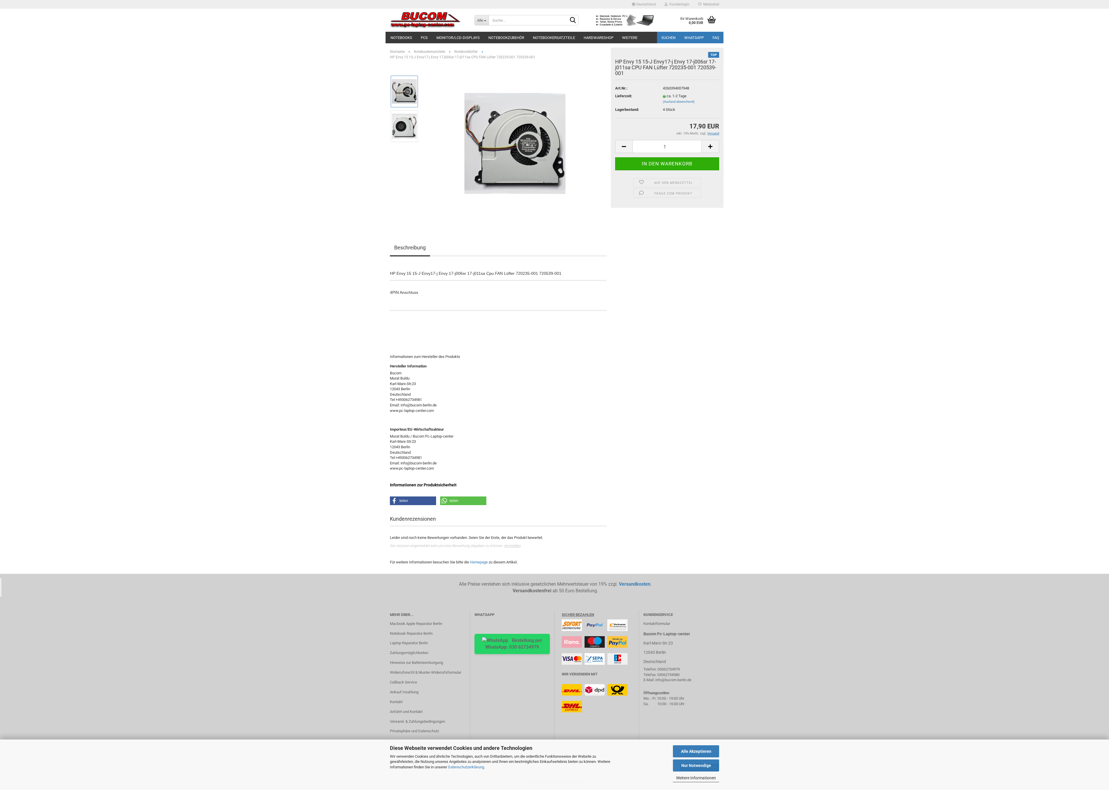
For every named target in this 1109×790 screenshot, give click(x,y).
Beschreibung (410, 247)
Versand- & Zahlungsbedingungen (417, 721)
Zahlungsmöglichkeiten (409, 653)
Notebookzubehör (506, 38)
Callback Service (403, 682)
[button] (413, 500)
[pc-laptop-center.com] (428, 20)
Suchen (668, 38)
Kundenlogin (678, 4)
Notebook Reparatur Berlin (411, 633)
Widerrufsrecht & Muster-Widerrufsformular (425, 672)
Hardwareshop (598, 38)
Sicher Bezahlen (578, 614)
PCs (424, 38)
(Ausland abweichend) (679, 102)
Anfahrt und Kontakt (406, 711)
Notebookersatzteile (554, 38)
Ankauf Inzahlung (404, 692)
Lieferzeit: (623, 96)
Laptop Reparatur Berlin (409, 643)
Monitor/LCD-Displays (458, 38)
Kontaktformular (656, 623)
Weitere (629, 38)
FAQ (715, 38)
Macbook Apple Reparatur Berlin (416, 623)
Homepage (479, 562)
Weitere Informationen (696, 778)
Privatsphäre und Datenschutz (414, 731)
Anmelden (512, 546)
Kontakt (396, 702)
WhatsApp (694, 38)
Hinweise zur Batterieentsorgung (416, 662)
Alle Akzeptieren (696, 751)
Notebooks (401, 38)
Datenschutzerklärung (466, 767)
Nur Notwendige (696, 765)
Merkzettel (710, 4)
